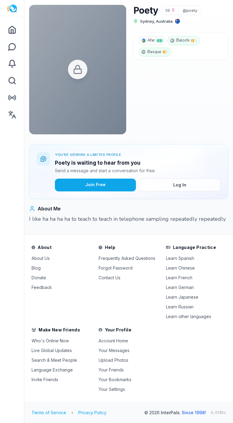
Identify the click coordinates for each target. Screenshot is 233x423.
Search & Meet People (54, 360)
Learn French (179, 277)
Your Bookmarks (115, 379)
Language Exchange (52, 369)
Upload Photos (113, 360)
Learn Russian (180, 306)
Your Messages (114, 350)
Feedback (42, 287)
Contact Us (109, 277)
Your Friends (111, 369)
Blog (36, 267)
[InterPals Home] (12, 8)
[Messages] (12, 47)
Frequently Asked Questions (127, 258)
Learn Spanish (180, 258)
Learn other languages (188, 316)
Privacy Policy (92, 412)
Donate (39, 277)
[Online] (12, 98)
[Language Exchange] (12, 115)
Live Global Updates (52, 350)
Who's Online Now (50, 340)
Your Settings (112, 389)
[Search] (12, 81)
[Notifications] (12, 64)
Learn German (180, 287)
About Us (41, 258)
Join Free (95, 184)
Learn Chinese (180, 267)
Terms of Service (49, 412)
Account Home (113, 340)
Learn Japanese (182, 297)
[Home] (12, 30)
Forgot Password (116, 267)
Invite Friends (45, 379)
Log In (179, 184)
